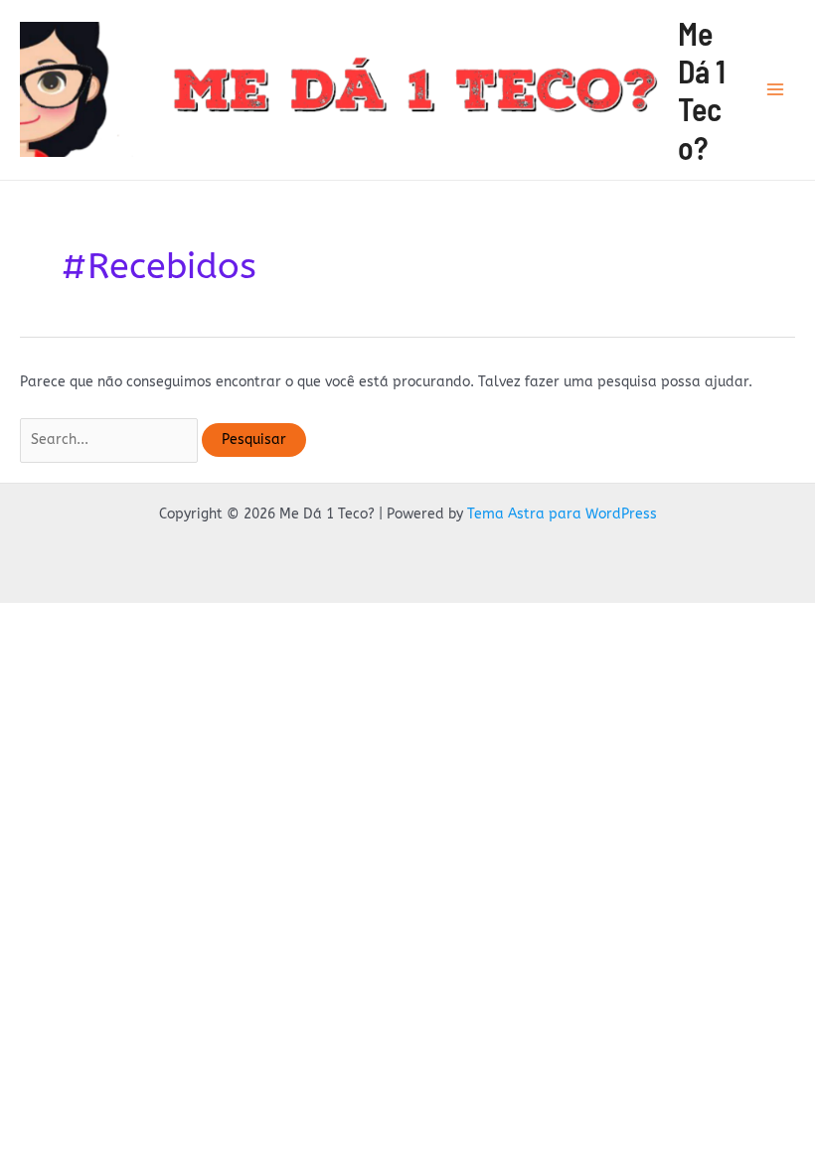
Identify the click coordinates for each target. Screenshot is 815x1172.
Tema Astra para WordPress (562, 514)
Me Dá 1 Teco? (702, 90)
